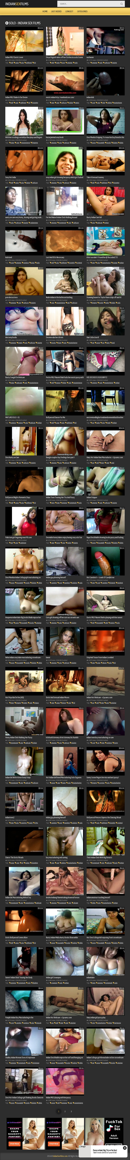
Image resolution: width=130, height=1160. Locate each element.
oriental (79, 263)
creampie (54, 983)
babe (58, 63)
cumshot (54, 583)
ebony (104, 663)
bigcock (38, 1023)
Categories (82, 11)
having (75, 543)
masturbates (118, 103)
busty (116, 863)
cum (57, 863)
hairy (108, 343)
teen (107, 463)
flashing (35, 983)
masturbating (77, 783)
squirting (24, 823)
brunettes (34, 863)
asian (17, 63)
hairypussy (117, 1023)
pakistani (23, 543)
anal (113, 343)
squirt (31, 823)
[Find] (121, 4)
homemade (62, 223)
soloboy (26, 263)
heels (108, 423)
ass (103, 343)
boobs (108, 143)
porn (63, 63)
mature (58, 383)
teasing (114, 63)
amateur (69, 63)
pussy (94, 143)
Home (45, 11)
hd (35, 63)
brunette (35, 103)
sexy (52, 103)
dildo (121, 143)
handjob (67, 583)
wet (68, 303)
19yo (36, 823)
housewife (101, 143)
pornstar (102, 783)
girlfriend (29, 63)
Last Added (56, 11)
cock (93, 103)
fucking (115, 143)
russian (115, 263)
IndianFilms (16, 4)
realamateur (34, 223)
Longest (69, 11)
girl (12, 543)
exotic (77, 103)
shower (75, 903)
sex (93, 343)
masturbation (25, 143)
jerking (109, 103)
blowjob (112, 583)
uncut (33, 263)
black (59, 343)
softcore (107, 63)
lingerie (94, 303)
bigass (36, 703)
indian (71, 103)
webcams (19, 383)
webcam (99, 223)
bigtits (113, 303)
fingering (35, 143)
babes (28, 183)
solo (22, 63)
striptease (36, 1063)
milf (12, 63)
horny (58, 543)
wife (52, 63)
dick (103, 103)
